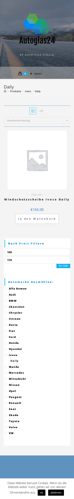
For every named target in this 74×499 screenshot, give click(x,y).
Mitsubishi (17, 379)
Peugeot (15, 397)
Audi (12, 294)
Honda (14, 343)
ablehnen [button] (56, 492)
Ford (12, 337)
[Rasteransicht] (32, 111)
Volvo (13, 427)
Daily (34, 194)
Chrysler (15, 312)
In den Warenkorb (37, 218)
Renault (15, 403)
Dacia (13, 325)
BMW (13, 300)
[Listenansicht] (41, 111)
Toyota (14, 421)
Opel (12, 391)
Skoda (14, 415)
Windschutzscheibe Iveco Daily (37, 199)
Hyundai (15, 349)
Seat (12, 409)
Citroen (15, 319)
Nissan (14, 385)
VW (11, 433)
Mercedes (16, 372)
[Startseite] (5, 91)
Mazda (14, 367)
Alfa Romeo (18, 288)
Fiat (12, 331)
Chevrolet (16, 307)
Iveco (40, 194)
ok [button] (41, 492)
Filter (63, 266)
